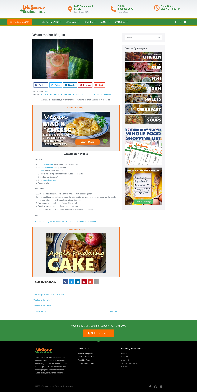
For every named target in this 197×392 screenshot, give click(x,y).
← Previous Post (39, 312)
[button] (41, 85)
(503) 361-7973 (118, 325)
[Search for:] (143, 37)
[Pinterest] (185, 22)
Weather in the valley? (43, 300)
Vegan (99, 94)
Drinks (46, 91)
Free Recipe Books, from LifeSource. (49, 294)
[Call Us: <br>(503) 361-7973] (113, 9)
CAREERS (120, 22)
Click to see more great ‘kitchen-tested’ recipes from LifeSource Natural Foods (65, 222)
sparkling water (49, 180)
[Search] (159, 37)
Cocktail (48, 94)
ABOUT (104, 22)
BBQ (42, 94)
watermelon (48, 165)
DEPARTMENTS (50, 22)
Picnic (78, 94)
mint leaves (48, 168)
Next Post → (114, 312)
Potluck (85, 94)
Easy (55, 94)
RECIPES (88, 22)
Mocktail (71, 94)
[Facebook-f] (175, 22)
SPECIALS (71, 22)
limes (42, 171)
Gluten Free (62, 94)
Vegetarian (106, 94)
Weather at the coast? (42, 305)
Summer (92, 94)
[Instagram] (180, 22)
